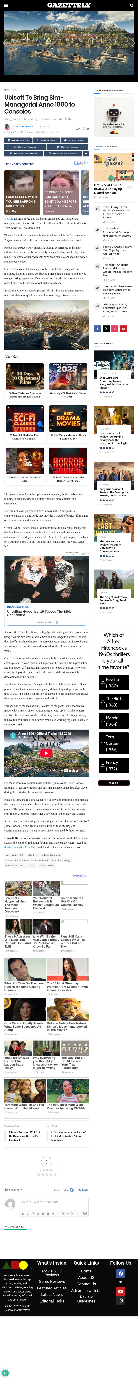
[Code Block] (58, 1213)
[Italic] (27, 1213)
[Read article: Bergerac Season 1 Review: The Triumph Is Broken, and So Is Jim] (114, 476)
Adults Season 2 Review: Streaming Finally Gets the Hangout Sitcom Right (114, 438)
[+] (73, 1213)
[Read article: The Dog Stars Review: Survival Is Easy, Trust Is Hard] (114, 584)
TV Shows (104, 429)
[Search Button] (132, 5)
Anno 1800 (18, 854)
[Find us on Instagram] (114, 328)
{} (67, 1213)
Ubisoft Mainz (47, 865)
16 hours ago (107, 504)
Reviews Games (108, 373)
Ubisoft (8, 218)
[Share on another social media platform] (86, 153)
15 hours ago (107, 396)
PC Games (26, 132)
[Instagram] (120, 1300)
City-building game (51, 854)
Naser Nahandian (24, 126)
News (17, 132)
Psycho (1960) (112, 682)
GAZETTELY (69, 5)
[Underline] (32, 1213)
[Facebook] (120, 1273)
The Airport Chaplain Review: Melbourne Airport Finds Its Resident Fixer (117, 270)
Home (7, 89)
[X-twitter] (120, 1282)
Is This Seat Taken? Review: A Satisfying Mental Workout (108, 189)
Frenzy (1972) (112, 765)
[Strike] (37, 1213)
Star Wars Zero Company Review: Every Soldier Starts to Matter (114, 382)
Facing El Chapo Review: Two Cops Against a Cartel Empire (117, 250)
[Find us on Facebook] (97, 328)
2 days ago (106, 560)
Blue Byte (33, 854)
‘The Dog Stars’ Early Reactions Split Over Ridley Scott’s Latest (115, 308)
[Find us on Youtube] (123, 328)
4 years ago (43, 126)
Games (15, 89)
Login (84, 1189)
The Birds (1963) (114, 702)
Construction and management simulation (27, 860)
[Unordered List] (47, 1213)
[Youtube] (120, 1291)
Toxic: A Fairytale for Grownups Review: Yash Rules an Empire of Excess (117, 212)
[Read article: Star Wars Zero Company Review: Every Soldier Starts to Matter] (114, 364)
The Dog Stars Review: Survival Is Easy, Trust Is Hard (114, 600)
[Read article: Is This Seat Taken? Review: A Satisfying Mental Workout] (114, 167)
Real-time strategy (61, 860)
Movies (103, 537)
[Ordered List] (42, 1213)
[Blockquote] (53, 1213)
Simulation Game (15, 865)
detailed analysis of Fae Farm (20, 847)
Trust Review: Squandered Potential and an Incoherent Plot (117, 232)
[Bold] (22, 1213)
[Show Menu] (6, 5)
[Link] (63, 1213)
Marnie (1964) (112, 721)
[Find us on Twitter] (106, 328)
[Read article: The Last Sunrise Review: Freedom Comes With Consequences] (114, 528)
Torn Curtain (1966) (112, 743)
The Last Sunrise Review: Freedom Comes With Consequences (117, 290)
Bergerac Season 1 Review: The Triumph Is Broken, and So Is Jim (114, 492)
